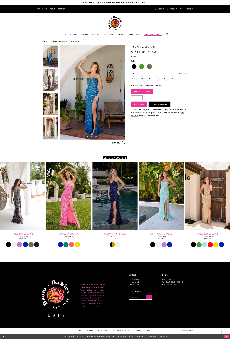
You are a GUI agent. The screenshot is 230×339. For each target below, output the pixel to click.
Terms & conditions (143, 331)
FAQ (80, 331)
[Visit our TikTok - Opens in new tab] (54, 315)
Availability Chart (142, 91)
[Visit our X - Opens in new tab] (63, 315)
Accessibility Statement (122, 331)
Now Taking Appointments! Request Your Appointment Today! (114, 2)
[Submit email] (149, 297)
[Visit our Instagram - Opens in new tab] (49, 315)
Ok (226, 336)
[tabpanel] (50, 57)
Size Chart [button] (183, 73)
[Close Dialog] (3, 336)
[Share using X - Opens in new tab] (123, 142)
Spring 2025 (76, 41)
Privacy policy (103, 331)
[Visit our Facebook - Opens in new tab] (58, 315)
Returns (90, 331)
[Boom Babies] (115, 23)
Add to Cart (139, 104)
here (167, 336)
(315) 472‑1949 (134, 279)
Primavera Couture (59, 41)
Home (45, 41)
